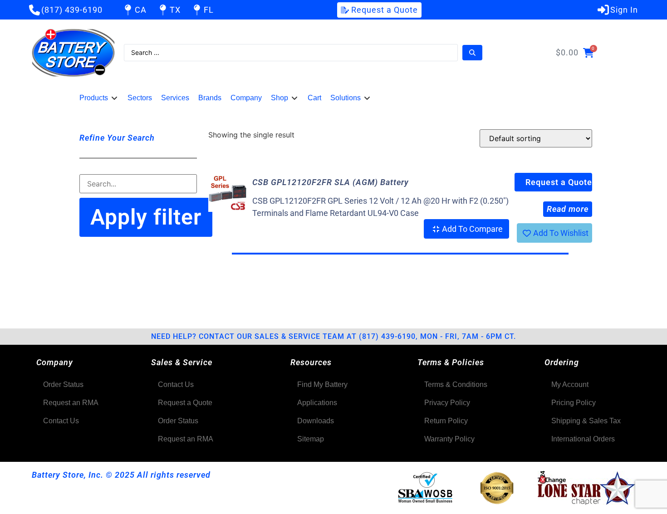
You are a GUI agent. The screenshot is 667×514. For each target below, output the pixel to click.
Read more (568, 209)
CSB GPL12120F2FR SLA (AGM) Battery (330, 182)
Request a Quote (558, 182)
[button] (99, 98)
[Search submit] (472, 52)
